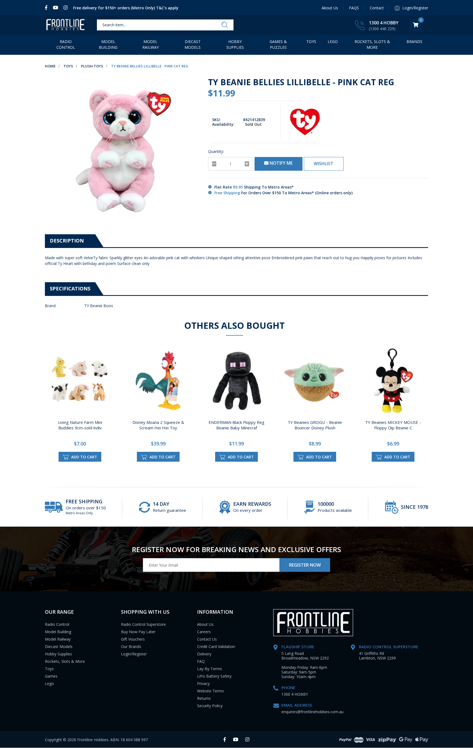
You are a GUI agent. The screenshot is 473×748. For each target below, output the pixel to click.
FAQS (354, 7)
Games (51, 676)
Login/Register (134, 653)
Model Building (108, 44)
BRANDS (414, 41)
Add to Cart (83, 456)
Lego (49, 683)
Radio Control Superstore (143, 624)
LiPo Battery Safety (214, 676)
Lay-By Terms (209, 668)
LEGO (333, 41)
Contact (377, 7)
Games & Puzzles (278, 44)
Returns (204, 698)
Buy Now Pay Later (138, 631)
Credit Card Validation (216, 646)
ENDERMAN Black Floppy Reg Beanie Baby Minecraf (236, 424)
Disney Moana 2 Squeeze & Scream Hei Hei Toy (158, 424)
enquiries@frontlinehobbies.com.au (312, 711)
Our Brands (131, 646)
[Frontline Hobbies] (65, 25)
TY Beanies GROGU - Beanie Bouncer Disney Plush (315, 424)
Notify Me (281, 163)
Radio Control (65, 44)
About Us (330, 7)
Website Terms (210, 690)
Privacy (203, 683)
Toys (311, 41)
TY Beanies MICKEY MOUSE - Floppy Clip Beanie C (393, 424)
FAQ (201, 661)
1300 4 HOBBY (384, 23)
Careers (204, 631)
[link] (47, 7)
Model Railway (150, 44)
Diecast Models (192, 44)
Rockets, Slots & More (372, 44)
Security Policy (210, 705)
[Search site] (224, 25)
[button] (324, 164)
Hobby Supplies (235, 44)
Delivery (204, 653)
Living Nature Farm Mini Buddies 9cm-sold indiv (80, 424)
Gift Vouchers (133, 639)
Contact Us (207, 639)
